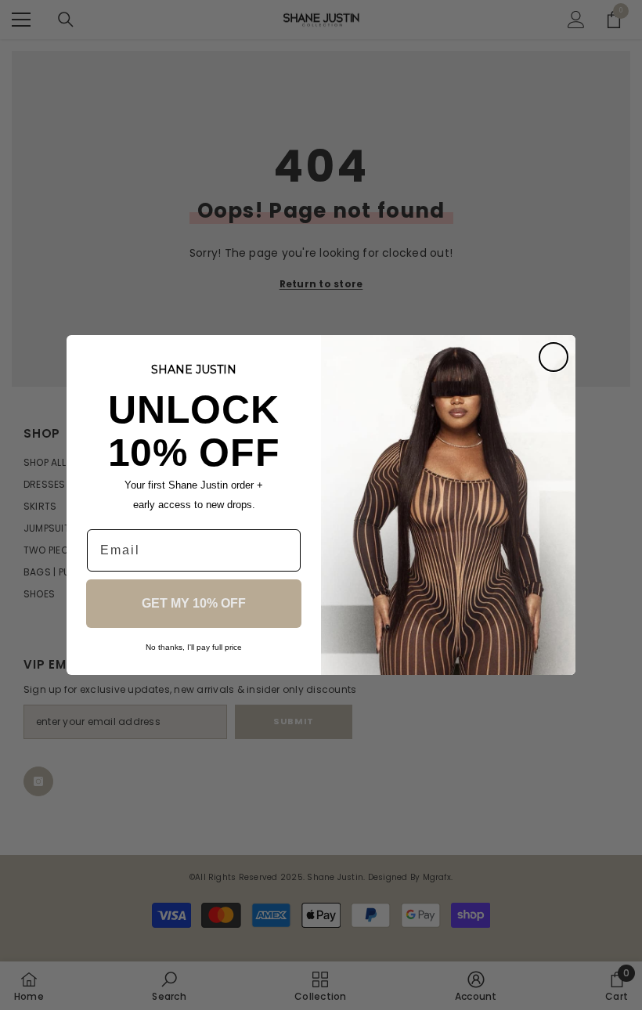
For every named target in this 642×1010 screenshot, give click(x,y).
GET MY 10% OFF (194, 603)
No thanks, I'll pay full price (194, 647)
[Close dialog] (553, 357)
